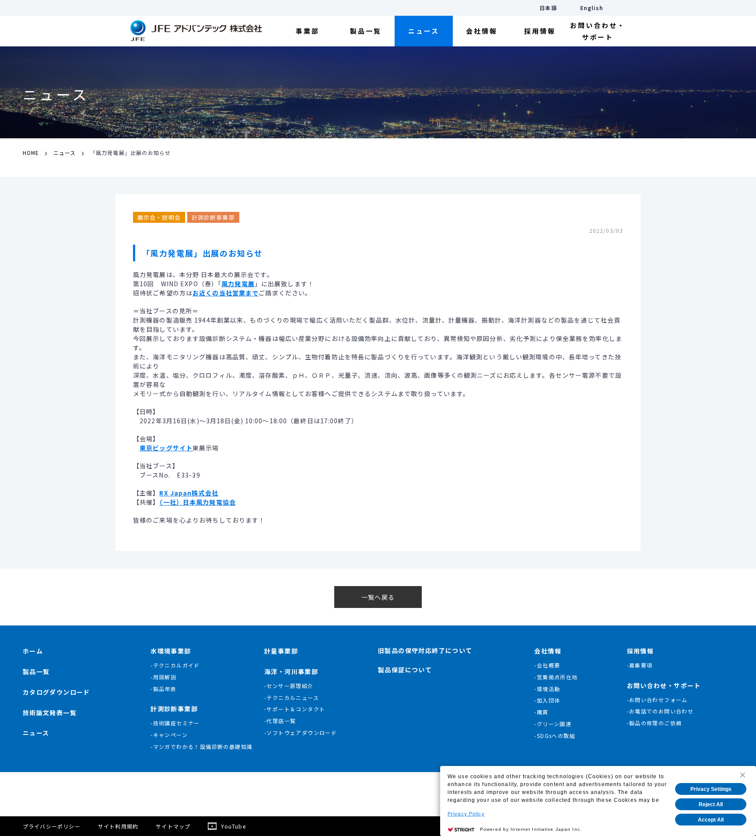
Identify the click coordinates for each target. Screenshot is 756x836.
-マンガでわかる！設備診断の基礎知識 (201, 746)
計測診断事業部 (174, 708)
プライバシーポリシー (51, 826)
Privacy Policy (466, 813)
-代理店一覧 (280, 720)
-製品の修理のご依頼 (654, 723)
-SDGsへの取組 (554, 735)
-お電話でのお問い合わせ (660, 711)
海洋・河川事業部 (291, 671)
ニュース (423, 30)
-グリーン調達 (552, 723)
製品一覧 (366, 30)
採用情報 (540, 30)
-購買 (541, 712)
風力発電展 (238, 283)
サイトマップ (173, 826)
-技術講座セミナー (175, 723)
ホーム (33, 650)
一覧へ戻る (378, 597)
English (592, 7)
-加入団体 (547, 700)
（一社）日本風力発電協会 (197, 502)
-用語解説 (163, 677)
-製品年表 (163, 688)
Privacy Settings (711, 789)
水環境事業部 (170, 650)
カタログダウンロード (56, 692)
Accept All (711, 820)
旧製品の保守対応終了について (425, 650)
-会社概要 (547, 665)
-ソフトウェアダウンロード (300, 732)
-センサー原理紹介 (289, 685)
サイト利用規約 (118, 826)
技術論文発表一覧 (50, 712)
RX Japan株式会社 (188, 492)
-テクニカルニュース (291, 697)
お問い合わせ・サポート (597, 31)
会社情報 (481, 30)
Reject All (711, 804)
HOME (31, 152)
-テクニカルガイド (175, 665)
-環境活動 (547, 688)
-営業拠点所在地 (556, 677)
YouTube (233, 826)
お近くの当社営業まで (225, 292)
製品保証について (405, 669)
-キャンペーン (169, 734)
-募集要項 (640, 665)
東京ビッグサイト (166, 447)
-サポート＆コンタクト (294, 709)
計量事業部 (281, 650)
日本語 (547, 7)
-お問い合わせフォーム (657, 699)
